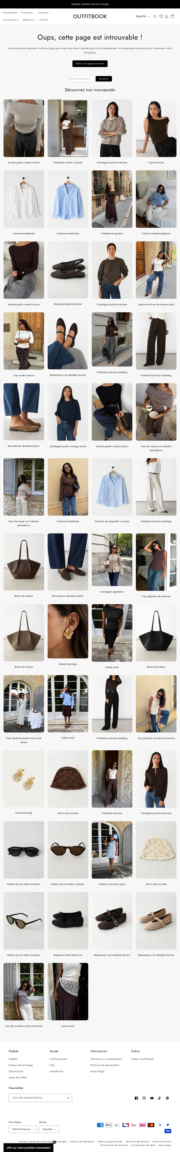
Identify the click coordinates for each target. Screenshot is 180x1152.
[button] (27, 12)
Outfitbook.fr (34, 1141)
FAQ (52, 1065)
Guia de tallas (18, 1077)
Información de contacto (114, 1145)
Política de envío (162, 1141)
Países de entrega (21, 1065)
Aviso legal (97, 1071)
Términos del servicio (137, 1141)
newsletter (57, 1071)
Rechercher (103, 79)
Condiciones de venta (143, 1145)
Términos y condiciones (106, 1059)
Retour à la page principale (90, 63)
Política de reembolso (82, 1141)
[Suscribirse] (68, 1098)
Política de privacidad (104, 1065)
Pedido (13, 1059)
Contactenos (58, 1059)
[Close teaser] (54, 1142)
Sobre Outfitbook (142, 1059)
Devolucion (16, 1071)
